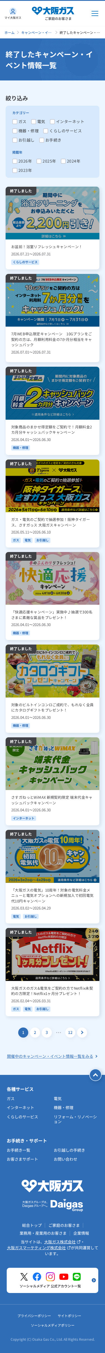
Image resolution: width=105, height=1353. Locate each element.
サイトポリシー (69, 1315)
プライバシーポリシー (34, 1315)
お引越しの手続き (69, 1150)
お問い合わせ (65, 1159)
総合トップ (32, 1225)
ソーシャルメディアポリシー (52, 1325)
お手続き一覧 (18, 1150)
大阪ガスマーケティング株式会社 (36, 1247)
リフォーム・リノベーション (75, 1119)
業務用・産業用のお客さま (43, 1233)
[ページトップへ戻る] (95, 1075)
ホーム (9, 32)
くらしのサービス (22, 1116)
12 (70, 1032)
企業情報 (81, 1233)
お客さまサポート (22, 1159)
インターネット (20, 1107)
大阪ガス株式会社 (60, 1242)
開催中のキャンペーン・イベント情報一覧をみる (50, 1056)
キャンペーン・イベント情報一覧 (36, 32)
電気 (58, 1098)
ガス (11, 1098)
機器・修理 (63, 1107)
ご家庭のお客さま (64, 1225)
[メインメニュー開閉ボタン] (95, 13)
